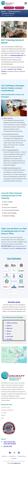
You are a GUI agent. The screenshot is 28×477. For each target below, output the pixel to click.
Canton (10, 69)
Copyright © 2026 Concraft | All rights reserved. (14, 462)
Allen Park (9, 328)
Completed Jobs (5, 407)
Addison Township (12, 323)
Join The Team (20, 7)
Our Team (4, 412)
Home (4, 11)
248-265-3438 (10, 7)
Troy (14, 69)
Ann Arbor (9, 339)
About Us (4, 456)
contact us (19, 248)
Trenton (19, 69)
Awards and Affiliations (7, 410)
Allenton (9, 331)
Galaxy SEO (17, 463)
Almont (9, 334)
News (2, 418)
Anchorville (10, 336)
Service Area (14, 302)
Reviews (3, 415)
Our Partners (14, 258)
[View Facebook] (10, 452)
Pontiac (3, 71)
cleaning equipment (16, 55)
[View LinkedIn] (18, 452)
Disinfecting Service (14, 11)
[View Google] (14, 452)
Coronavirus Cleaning (8, 13)
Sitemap (14, 458)
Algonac (9, 325)
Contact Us (12, 456)
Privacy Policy (22, 456)
